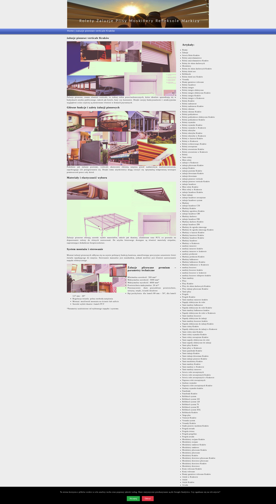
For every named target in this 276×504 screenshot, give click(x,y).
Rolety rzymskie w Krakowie (194, 128)
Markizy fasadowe (189, 241)
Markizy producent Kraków (193, 257)
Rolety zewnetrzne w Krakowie (195, 152)
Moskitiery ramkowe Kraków (194, 445)
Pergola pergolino (189, 434)
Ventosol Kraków (189, 418)
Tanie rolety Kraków (190, 327)
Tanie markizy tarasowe (191, 370)
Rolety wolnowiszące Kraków (194, 144)
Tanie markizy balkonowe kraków (196, 310)
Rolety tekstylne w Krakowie (194, 136)
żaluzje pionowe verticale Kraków (196, 182)
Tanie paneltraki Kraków (192, 351)
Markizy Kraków (189, 208)
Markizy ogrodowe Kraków (193, 211)
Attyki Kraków (188, 482)
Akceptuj (133, 499)
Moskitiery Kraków (190, 456)
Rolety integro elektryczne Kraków (196, 93)
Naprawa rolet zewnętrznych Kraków (197, 386)
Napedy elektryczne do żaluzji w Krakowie (199, 329)
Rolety (185, 155)
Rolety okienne (188, 109)
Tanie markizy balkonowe (192, 305)
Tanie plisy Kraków (190, 345)
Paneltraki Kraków (190, 394)
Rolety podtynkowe (190, 114)
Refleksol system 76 (190, 404)
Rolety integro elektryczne (193, 90)
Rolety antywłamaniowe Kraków (195, 61)
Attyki (184, 480)
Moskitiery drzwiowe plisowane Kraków (198, 458)
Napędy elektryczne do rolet (193, 302)
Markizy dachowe (189, 216)
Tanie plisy (186, 292)
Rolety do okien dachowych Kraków (197, 69)
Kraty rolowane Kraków (192, 469)
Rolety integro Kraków (191, 96)
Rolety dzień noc (189, 71)
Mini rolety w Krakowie (192, 190)
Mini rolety (186, 160)
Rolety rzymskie (188, 122)
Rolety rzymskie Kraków (192, 125)
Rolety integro (188, 88)
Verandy (185, 80)
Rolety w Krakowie (190, 141)
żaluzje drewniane (189, 176)
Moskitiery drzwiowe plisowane (195, 461)
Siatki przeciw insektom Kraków (195, 426)
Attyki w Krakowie (190, 477)
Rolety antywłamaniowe (192, 58)
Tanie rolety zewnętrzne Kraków (195, 337)
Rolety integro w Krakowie (193, 98)
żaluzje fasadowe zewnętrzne (194, 198)
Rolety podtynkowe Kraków (193, 120)
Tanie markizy (188, 278)
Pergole (185, 294)
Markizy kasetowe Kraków (193, 235)
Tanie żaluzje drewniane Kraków (195, 356)
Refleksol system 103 (191, 399)
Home (70, 31)
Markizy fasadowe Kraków (193, 238)
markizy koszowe (189, 268)
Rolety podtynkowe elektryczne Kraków (198, 117)
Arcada (185, 485)
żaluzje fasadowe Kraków (192, 192)
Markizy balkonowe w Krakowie (195, 265)
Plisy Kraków (187, 284)
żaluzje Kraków (188, 168)
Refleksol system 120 (191, 402)
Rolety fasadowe (189, 85)
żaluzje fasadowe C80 (191, 214)
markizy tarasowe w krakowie (194, 251)
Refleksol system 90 (190, 407)
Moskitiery (186, 66)
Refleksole (186, 74)
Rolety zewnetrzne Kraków (193, 149)
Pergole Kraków (188, 297)
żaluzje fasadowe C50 (191, 206)
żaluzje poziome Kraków (192, 171)
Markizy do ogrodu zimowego (194, 227)
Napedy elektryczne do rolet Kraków (197, 308)
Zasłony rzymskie (189, 383)
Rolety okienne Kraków (192, 112)
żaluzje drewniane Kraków (193, 173)
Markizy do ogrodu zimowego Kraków (198, 230)
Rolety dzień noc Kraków (192, 77)
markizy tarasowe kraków (192, 249)
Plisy (184, 281)
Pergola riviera (188, 431)
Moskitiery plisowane (191, 453)
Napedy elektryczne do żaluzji (194, 318)
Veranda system (188, 421)
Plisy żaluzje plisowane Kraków (195, 289)
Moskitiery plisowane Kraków (194, 450)
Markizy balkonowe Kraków (193, 262)
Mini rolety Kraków (190, 187)
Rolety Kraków (188, 101)
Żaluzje (185, 53)
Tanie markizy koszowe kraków (195, 321)
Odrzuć (148, 499)
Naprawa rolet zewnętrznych (193, 380)
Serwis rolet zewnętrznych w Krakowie (198, 378)
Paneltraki (186, 391)
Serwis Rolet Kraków (191, 55)
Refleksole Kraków (190, 413)
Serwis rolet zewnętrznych (193, 372)
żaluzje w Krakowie (190, 163)
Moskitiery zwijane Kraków (193, 439)
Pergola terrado (188, 429)
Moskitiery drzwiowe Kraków (194, 464)
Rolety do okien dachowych (193, 63)
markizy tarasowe (189, 246)
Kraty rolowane (188, 472)
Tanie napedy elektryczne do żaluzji (196, 343)
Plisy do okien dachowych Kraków (196, 286)
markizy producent (189, 254)
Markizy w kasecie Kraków (193, 233)
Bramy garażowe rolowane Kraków (196, 474)
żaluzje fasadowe (189, 184)
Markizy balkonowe (190, 259)
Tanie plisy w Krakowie (192, 348)
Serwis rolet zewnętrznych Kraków (196, 375)
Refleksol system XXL (191, 410)
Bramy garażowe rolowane (193, 82)
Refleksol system (189, 396)
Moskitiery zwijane (190, 442)
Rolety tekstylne (188, 130)
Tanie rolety (187, 157)
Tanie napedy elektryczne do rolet (196, 340)
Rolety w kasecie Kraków (192, 139)
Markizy (185, 203)
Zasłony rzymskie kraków (192, 388)
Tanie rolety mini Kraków (192, 332)
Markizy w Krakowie (191, 243)
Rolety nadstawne (189, 104)
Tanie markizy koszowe (191, 316)
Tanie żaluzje (187, 195)
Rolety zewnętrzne (189, 147)
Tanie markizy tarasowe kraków (195, 300)
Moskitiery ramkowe (190, 447)
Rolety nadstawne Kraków (193, 106)
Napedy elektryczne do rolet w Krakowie (199, 313)
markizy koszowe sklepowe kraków (196, 276)
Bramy (185, 50)
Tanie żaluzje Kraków (191, 353)
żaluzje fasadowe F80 (191, 219)
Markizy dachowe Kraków (193, 222)
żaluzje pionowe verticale (192, 179)
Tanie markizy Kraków (191, 364)
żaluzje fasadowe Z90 (191, 225)
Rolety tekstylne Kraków (192, 133)
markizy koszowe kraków (192, 270)
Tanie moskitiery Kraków (192, 361)
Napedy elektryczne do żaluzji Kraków (198, 324)
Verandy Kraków (189, 423)
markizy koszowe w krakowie (194, 273)
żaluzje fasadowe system (192, 200)
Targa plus (186, 415)
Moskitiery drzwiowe (191, 466)
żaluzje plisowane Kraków (193, 165)
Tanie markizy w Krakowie (193, 367)
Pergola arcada (188, 437)
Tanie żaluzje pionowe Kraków (194, 359)
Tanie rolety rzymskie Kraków (194, 335)
